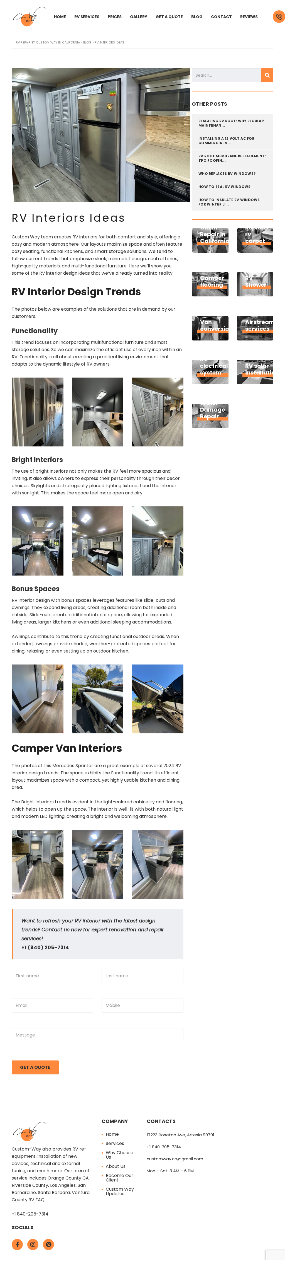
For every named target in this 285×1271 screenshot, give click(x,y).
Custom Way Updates (120, 1191)
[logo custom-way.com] (29, 16)
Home (60, 17)
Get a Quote (169, 17)
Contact (221, 17)
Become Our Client (119, 1177)
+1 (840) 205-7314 (45, 947)
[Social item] (17, 1244)
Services (115, 1143)
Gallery (138, 17)
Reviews (249, 17)
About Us (116, 1166)
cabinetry (144, 802)
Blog (197, 17)
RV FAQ (36, 1200)
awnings (21, 607)
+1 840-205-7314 (30, 1214)
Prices (115, 17)
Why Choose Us (119, 1154)
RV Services (86, 17)
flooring (173, 802)
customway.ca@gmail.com (175, 1159)
